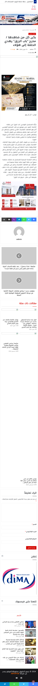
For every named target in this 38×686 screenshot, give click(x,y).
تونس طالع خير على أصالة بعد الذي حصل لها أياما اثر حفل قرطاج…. (28, 481)
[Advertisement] (19, 32)
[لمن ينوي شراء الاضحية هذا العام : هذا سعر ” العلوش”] (30, 651)
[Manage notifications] (33, 681)
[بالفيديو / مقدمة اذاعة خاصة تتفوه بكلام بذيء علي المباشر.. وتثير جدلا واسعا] (30, 633)
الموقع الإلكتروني (30, 539)
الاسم (34, 524)
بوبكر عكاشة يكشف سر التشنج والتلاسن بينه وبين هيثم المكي (10, 321)
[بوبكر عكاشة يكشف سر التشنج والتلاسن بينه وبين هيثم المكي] (10, 313)
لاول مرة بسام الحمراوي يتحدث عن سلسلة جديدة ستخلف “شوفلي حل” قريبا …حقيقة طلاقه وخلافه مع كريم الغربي (28, 323)
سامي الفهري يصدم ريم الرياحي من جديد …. (13, 623)
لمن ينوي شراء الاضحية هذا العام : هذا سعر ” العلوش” (13, 650)
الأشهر (19, 615)
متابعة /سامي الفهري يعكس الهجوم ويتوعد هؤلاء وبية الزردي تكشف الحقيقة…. (10, 346)
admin (19, 239)
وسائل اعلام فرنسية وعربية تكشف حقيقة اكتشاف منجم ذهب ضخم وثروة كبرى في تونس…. (13, 641)
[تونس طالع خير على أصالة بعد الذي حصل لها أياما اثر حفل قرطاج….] (28, 404)
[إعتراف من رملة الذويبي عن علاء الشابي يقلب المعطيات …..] (30, 660)
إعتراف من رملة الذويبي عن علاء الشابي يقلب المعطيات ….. (13, 658)
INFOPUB (15, 673)
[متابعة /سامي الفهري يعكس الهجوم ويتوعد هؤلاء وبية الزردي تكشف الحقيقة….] (10, 337)
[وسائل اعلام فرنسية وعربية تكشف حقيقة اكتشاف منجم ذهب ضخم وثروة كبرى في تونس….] (30, 642)
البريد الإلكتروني (30, 531)
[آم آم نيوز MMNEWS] (34, 8)
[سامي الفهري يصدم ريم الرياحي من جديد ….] (30, 624)
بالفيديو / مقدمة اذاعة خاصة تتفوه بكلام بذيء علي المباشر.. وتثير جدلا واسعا (13, 632)
